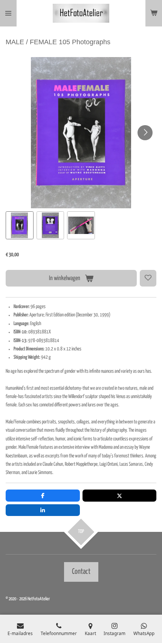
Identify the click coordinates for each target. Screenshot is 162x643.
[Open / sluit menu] (8, 13)
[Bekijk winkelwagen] (153, 13)
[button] (20, 225)
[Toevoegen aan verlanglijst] (148, 278)
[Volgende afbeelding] (145, 132)
